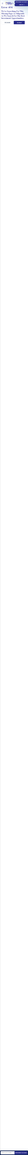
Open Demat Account (21, 1152)
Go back (19, 22)
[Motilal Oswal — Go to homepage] (7, 3)
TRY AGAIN (7, 22)
